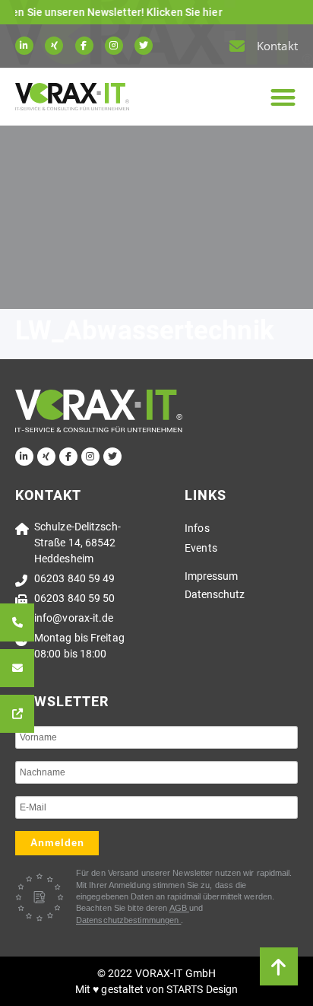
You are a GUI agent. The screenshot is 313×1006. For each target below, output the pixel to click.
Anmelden (57, 842)
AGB (179, 907)
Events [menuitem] (201, 548)
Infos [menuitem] (197, 528)
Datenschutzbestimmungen (128, 920)
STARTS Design (202, 989)
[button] (283, 97)
